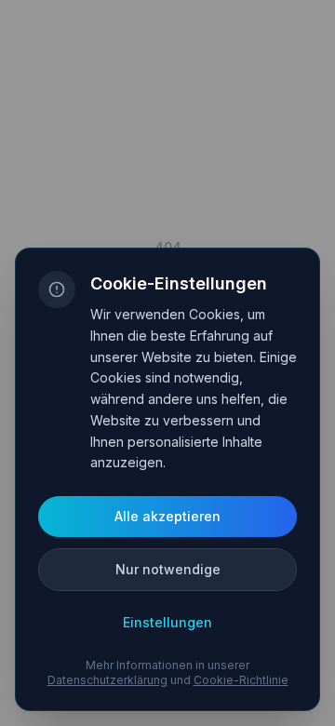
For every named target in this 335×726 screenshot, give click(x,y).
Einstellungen (167, 622)
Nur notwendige (168, 569)
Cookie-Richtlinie (241, 680)
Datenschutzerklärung (107, 680)
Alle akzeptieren (167, 516)
